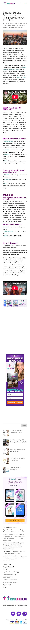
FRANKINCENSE (8, 141)
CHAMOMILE (7, 179)
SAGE (5, 161)
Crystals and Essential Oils (18, 25)
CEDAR (6, 235)
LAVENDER (7, 154)
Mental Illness (6, 577)
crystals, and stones (13, 69)
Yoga (4, 587)
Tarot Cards (6, 585)
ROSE (5, 183)
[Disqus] (15, 328)
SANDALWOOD (8, 231)
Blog (9, 25)
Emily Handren (8, 23)
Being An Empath (7, 567)
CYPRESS (6, 175)
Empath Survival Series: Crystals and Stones (14, 532)
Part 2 (24, 77)
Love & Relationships (8, 574)
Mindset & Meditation (9, 27)
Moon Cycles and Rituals (9, 582)
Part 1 (18, 77)
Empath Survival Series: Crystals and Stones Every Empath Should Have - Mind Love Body (14, 536)
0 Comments (19, 27)
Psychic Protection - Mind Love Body (13, 530)
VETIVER (6, 150)
